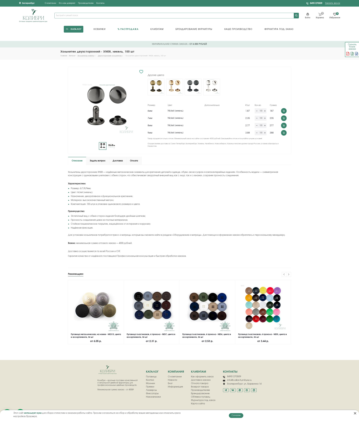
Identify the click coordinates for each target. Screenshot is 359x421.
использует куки (33, 413)
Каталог (152, 371)
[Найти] (296, 15)
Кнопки (150, 380)
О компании (50, 3)
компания (176, 371)
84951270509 (316, 3)
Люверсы (151, 390)
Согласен (236, 415)
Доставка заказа (200, 380)
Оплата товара (199, 383)
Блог (170, 383)
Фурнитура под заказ (203, 400)
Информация (175, 387)
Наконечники (153, 397)
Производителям (86, 3)
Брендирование (200, 393)
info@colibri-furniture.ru (239, 380)
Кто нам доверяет (67, 3)
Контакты (100, 3)
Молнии (150, 383)
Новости (172, 380)
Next (288, 274)
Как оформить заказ (202, 377)
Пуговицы (151, 377)
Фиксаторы (152, 393)
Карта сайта (198, 403)
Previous (284, 274)
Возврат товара (200, 387)
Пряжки (150, 387)
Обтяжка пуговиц (200, 397)
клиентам (198, 371)
